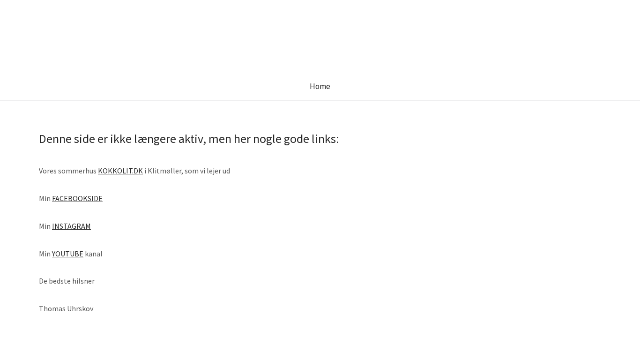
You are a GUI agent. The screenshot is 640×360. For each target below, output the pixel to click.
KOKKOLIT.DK (120, 170)
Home (320, 86)
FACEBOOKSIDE (77, 198)
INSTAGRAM (71, 226)
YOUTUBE (67, 253)
